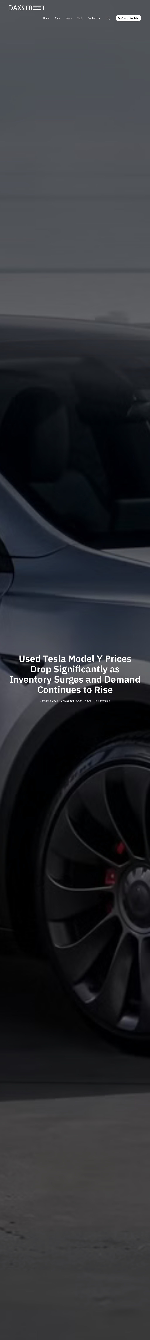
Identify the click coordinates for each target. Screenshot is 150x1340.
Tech (79, 18)
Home (46, 18)
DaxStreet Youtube (128, 18)
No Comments (102, 700)
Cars (57, 18)
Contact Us (94, 18)
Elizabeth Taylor (73, 700)
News (69, 18)
